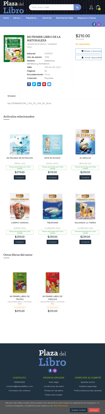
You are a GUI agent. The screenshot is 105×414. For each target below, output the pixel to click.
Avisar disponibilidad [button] (93, 57)
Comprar (20, 177)
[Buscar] (77, 7)
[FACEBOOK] (94, 24)
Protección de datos (53, 390)
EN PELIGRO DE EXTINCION (20, 158)
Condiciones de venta (54, 386)
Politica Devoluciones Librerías (88, 390)
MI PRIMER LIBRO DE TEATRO (20, 297)
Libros (16, 18)
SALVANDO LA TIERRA (85, 222)
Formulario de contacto (19, 390)
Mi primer (49, 78)
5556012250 (19, 382)
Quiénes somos (88, 382)
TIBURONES (52, 222)
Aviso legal (54, 382)
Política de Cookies (53, 395)
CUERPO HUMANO (20, 222)
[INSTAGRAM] (99, 24)
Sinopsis (12, 96)
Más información (61, 406)
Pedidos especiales (88, 386)
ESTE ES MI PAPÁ (52, 158)
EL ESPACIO (85, 158)
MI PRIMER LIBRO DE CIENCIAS (52, 297)
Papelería (31, 18)
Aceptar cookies (78, 410)
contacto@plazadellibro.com (19, 386)
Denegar (94, 410)
